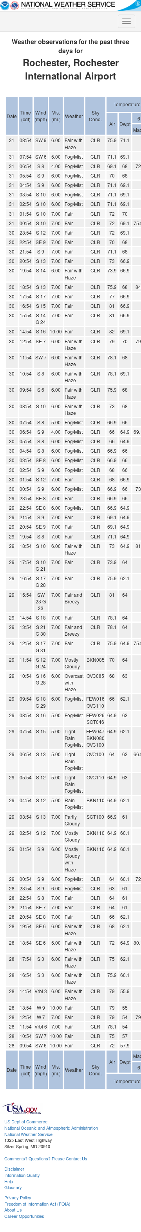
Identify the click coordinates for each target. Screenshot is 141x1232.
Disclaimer (14, 1168)
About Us (13, 1209)
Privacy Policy (17, 1197)
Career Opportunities (24, 1216)
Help (8, 1181)
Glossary (13, 1187)
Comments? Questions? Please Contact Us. (46, 1158)
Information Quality (22, 1175)
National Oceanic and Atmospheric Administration (51, 1128)
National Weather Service (28, 1134)
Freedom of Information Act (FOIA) (37, 1204)
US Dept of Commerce (25, 1121)
